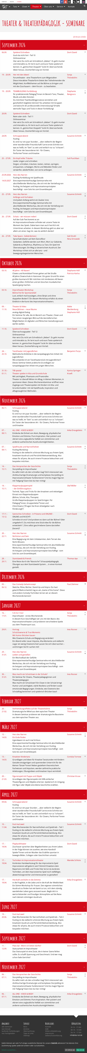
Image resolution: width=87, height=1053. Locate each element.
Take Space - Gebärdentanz (24, 236)
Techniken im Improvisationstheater (27, 860)
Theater (12, 2)
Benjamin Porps (74, 351)
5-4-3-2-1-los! (17, 613)
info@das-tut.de (76, 1035)
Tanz (15, 6)
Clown (24, 6)
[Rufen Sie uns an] (74, 1)
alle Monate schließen (79, 37)
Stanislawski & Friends (21, 558)
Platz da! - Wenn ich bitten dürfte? (26, 945)
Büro (25, 1027)
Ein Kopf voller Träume (23, 158)
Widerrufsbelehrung (53, 1031)
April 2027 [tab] (10, 794)
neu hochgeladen (8, 1033)
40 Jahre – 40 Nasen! (21, 270)
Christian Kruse (73, 776)
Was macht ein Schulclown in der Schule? (29, 674)
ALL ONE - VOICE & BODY (22, 430)
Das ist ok (80, 1050)
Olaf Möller (71, 485)
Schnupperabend (20, 136)
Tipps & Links (28, 1033)
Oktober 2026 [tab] (12, 263)
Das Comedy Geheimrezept (24, 584)
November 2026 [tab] (13, 400)
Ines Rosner (72, 629)
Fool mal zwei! (18, 824)
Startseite (4, 2)
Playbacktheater (19, 843)
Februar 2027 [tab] (11, 701)
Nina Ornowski (73, 239)
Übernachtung (28, 1031)
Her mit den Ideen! (21, 74)
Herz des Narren (20, 175)
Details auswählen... (9, 1050)
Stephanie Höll (73, 270)
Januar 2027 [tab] (11, 605)
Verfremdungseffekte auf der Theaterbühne (31, 708)
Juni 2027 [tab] (9, 906)
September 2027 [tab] (13, 938)
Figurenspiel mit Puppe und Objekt (27, 776)
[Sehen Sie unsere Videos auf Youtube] (65, 1)
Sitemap (26, 1035)
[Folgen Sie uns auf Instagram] (69, 1)
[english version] (83, 1)
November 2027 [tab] (13, 966)
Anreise (26, 1029)
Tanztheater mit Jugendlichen (24, 351)
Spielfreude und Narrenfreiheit (25, 447)
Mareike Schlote (74, 860)
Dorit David (72, 52)
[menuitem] (5, 7)
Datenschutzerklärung (53, 1035)
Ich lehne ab (70, 1050)
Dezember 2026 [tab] (13, 576)
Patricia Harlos (73, 273)
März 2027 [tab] (9, 726)
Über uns (48, 6)
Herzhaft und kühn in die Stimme (26, 880)
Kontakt (71, 6)
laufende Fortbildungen (11, 1031)
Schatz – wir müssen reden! (24, 216)
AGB (46, 1029)
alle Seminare (7, 1027)
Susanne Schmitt (74, 136)
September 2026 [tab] (13, 44)
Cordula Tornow (74, 756)
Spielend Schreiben (21, 52)
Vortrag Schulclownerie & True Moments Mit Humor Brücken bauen (26, 632)
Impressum (49, 1033)
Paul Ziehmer (73, 584)
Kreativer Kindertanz (21, 756)
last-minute (6, 1029)
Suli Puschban (73, 158)
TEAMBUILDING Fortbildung (25, 91)
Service (60, 6)
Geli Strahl (71, 236)
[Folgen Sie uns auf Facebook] (62, 1)
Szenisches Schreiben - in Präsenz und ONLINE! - (32, 514)
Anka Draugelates (74, 430)
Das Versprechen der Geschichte (26, 466)
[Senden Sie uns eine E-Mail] (78, 1)
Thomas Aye (72, 558)
